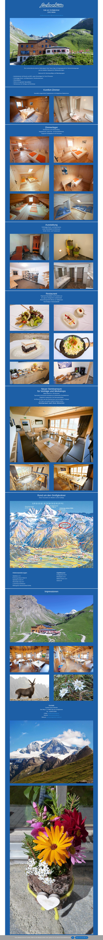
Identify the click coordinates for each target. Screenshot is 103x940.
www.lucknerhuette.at (57, 15)
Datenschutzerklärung (81, 937)
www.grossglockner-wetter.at (54, 717)
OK (73, 937)
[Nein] (101, 937)
